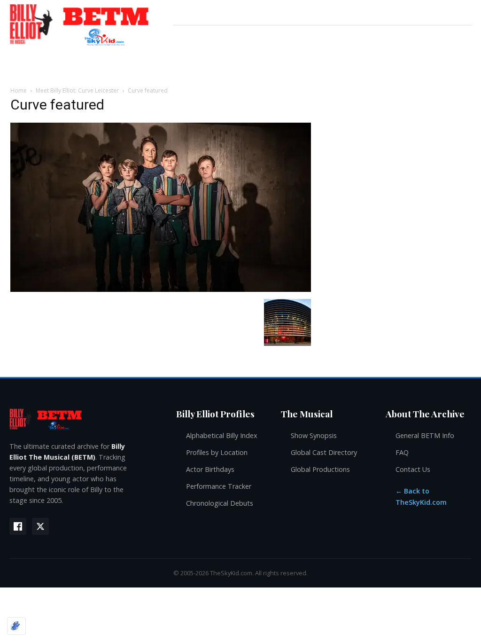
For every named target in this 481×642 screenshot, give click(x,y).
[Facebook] (17, 526)
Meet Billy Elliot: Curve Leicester (77, 90)
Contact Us (413, 469)
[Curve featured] (160, 289)
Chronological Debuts (219, 503)
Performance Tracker (218, 486)
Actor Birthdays (210, 469)
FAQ (402, 452)
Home (18, 90)
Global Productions (320, 469)
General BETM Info (425, 435)
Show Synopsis (314, 435)
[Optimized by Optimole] (16, 626)
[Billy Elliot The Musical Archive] (83, 419)
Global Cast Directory (324, 452)
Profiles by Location (217, 452)
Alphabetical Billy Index (221, 435)
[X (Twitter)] (40, 526)
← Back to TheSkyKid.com (421, 496)
